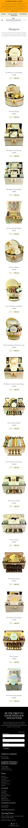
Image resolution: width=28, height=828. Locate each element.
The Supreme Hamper (14, 579)
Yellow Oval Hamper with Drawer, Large (14, 345)
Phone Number (6, 743)
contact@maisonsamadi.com (8, 809)
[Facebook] (12, 824)
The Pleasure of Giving (14, 501)
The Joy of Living (14, 540)
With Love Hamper (14, 267)
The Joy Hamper (14, 656)
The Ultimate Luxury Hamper (14, 617)
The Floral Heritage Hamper (14, 228)
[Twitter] (14, 824)
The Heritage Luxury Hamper (14, 695)
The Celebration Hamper (14, 423)
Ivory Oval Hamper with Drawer (14, 306)
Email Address (6, 733)
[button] (2, 20)
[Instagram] (16, 824)
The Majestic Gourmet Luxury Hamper (14, 384)
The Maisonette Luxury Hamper (14, 72)
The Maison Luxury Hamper (14, 150)
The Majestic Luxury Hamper (14, 189)
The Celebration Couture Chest (14, 462)
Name (4, 738)
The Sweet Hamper (14, 111)
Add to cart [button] (16, 78)
